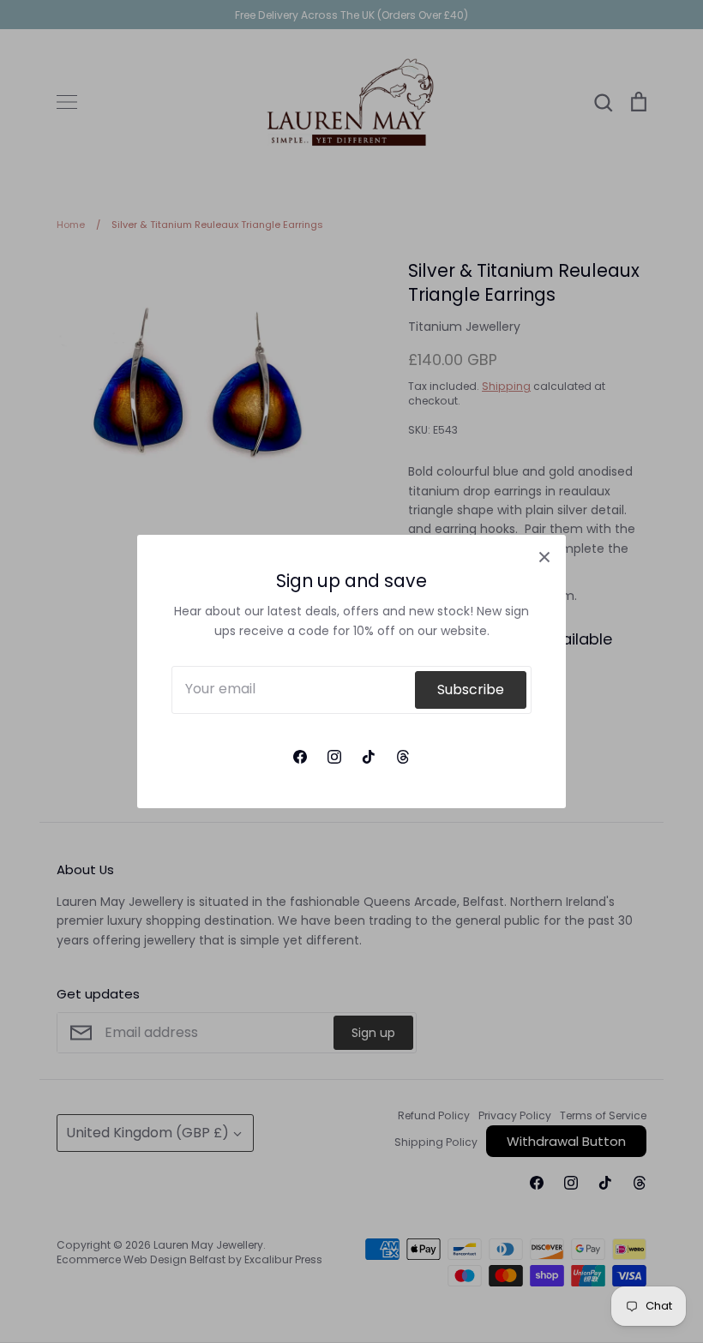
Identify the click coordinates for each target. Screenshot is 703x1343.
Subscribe (470, 689)
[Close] (544, 556)
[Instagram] (334, 757)
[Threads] (403, 757)
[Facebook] (300, 757)
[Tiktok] (369, 757)
